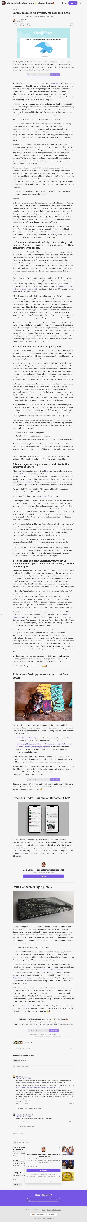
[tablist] (20, 1060)
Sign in (82, 3)
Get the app (51, 1214)
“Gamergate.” (55, 83)
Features (16, 9)
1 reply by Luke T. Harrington (26, 1126)
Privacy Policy (56, 1176)
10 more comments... (18, 1134)
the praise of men (45, 496)
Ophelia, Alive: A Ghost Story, (26, 738)
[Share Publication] (66, 3)
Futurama (16, 617)
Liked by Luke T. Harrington (24, 1078)
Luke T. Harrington (22, 19)
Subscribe (73, 3)
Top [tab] (15, 1142)
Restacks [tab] (23, 1060)
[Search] (62, 3)
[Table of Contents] (2, 610)
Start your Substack (39, 1214)
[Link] (10, 245)
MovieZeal (25, 474)
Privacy (44, 1210)
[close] (59, 1147)
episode (22, 617)
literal (53, 232)
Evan (47, 471)
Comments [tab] (17, 1060)
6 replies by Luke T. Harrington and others (29, 1108)
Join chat (43, 876)
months (57, 232)
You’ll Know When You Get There (54, 970)
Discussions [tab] (25, 1142)
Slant (29, 482)
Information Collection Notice (43, 1176)
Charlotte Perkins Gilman (22, 978)
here (21, 853)
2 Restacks (32, 1042)
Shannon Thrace (21, 1114)
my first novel (28, 1006)
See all (16, 1184)
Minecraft (38, 578)
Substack (35, 1218)
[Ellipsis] (73, 1076)
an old (65, 614)
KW (17, 1076)
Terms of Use (51, 1174)
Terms (49, 1210)
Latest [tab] (19, 1142)
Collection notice (56, 1210)
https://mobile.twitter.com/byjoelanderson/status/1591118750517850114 (38, 1087)
